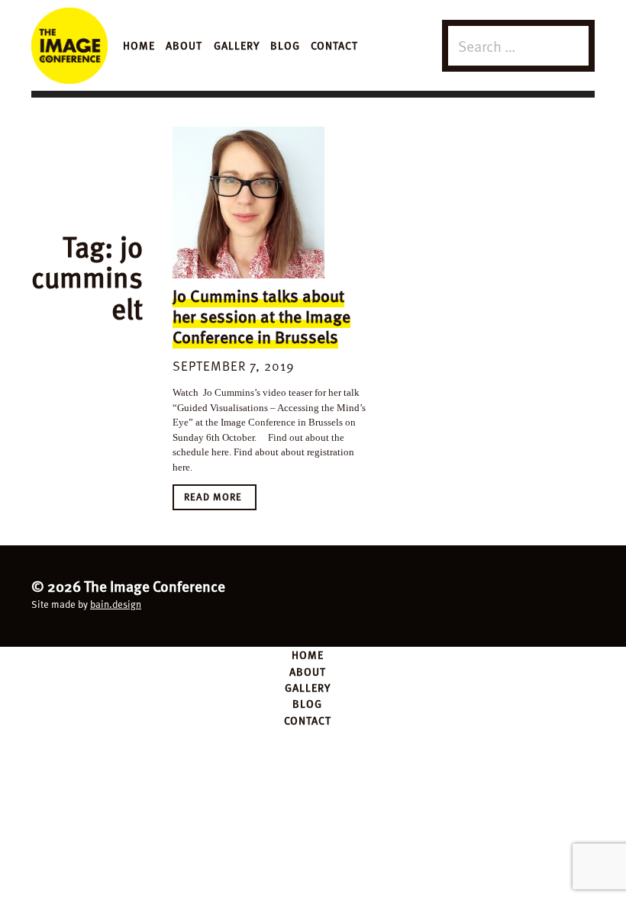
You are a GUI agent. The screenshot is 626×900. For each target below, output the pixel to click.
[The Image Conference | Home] (69, 46)
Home (139, 45)
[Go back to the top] (313, 593)
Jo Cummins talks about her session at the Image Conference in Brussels (261, 316)
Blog (285, 45)
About (184, 45)
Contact (334, 45)
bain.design (115, 604)
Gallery (237, 45)
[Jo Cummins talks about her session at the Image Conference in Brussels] (248, 202)
